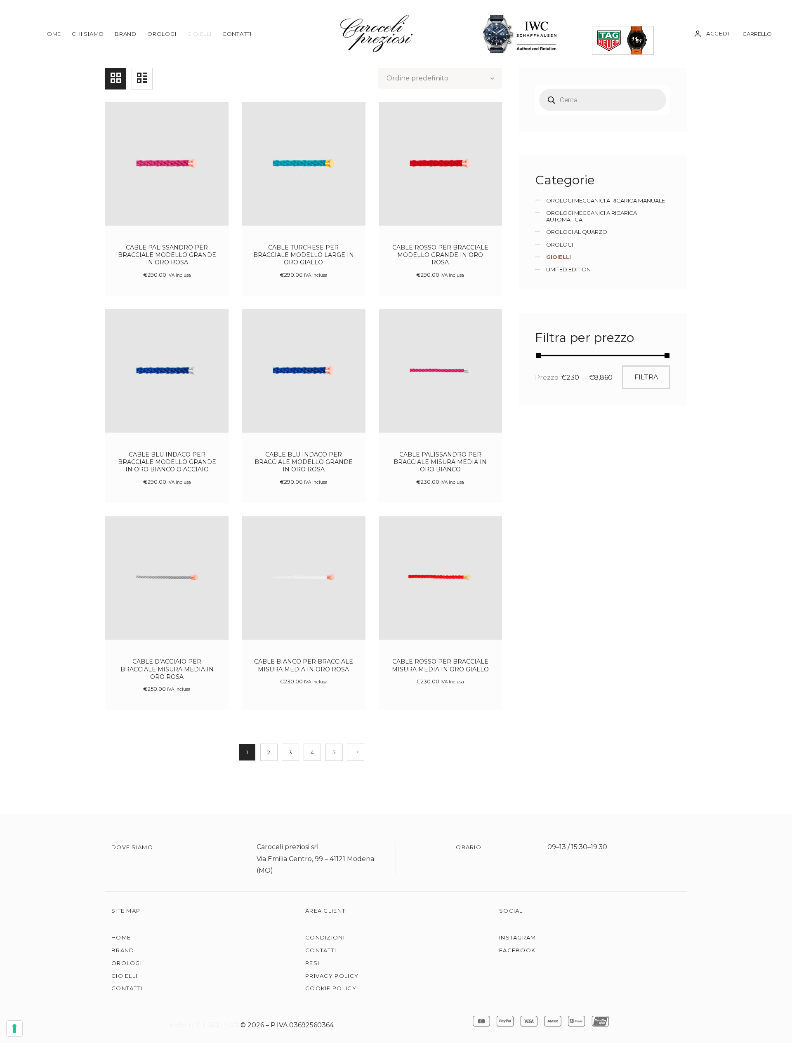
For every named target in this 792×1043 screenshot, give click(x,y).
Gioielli (558, 257)
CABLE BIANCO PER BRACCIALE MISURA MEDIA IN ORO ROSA (303, 665)
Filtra (646, 377)
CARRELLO (757, 34)
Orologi (559, 244)
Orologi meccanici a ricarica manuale (605, 200)
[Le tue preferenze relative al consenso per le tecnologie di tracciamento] (14, 1028)
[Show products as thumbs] (115, 77)
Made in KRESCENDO (203, 1025)
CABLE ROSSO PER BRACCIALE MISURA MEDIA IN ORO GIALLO (440, 665)
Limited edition (568, 269)
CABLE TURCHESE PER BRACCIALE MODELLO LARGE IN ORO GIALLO (303, 255)
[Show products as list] (142, 77)
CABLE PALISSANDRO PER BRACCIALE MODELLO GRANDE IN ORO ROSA (167, 255)
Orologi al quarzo (576, 231)
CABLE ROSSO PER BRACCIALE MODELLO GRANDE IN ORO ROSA (440, 255)
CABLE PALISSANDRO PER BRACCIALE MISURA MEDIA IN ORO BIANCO (440, 462)
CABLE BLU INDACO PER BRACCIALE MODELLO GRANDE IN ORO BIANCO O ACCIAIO (167, 462)
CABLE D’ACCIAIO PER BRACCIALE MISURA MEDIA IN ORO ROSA (167, 669)
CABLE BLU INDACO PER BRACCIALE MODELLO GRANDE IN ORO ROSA (304, 462)
